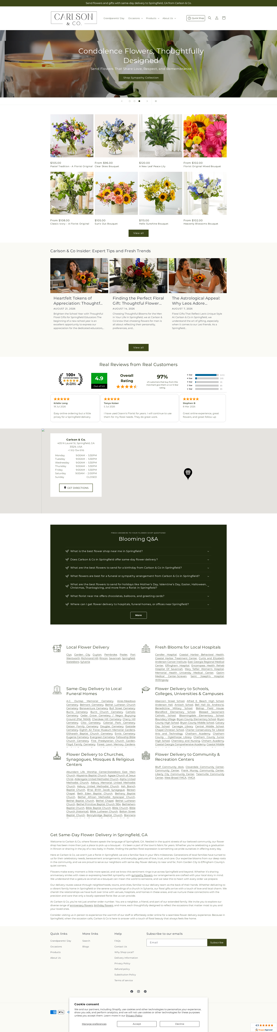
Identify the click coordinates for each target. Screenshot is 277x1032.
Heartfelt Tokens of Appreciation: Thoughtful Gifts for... (79, 301)
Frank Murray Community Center (202, 770)
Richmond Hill (89, 658)
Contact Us (120, 946)
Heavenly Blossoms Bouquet (201, 223)
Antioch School (184, 704)
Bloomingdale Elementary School (201, 715)
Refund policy (122, 969)
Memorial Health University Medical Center (184, 672)
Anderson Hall (164, 704)
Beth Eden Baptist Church (95, 793)
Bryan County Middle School (197, 722)
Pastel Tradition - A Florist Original (71, 166)
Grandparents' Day (60, 940)
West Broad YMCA (175, 777)
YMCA (191, 777)
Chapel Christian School (169, 729)
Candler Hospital (166, 654)
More (138, 615)
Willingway (161, 679)
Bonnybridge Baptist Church (104, 815)
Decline (179, 1023)
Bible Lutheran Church (104, 811)
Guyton (97, 654)
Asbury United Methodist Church (98, 786)
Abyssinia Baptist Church (91, 775)
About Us (55, 957)
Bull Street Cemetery (122, 708)
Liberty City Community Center (174, 774)
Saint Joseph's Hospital (207, 676)
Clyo (68, 654)
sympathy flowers (141, 875)
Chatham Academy (197, 733)
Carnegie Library (182, 726)
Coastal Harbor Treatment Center (176, 658)
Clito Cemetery (90, 722)
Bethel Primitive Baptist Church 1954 (98, 804)
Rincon (103, 658)
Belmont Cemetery (91, 704)
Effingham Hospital (177, 665)
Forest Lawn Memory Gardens (116, 744)
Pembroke (110, 654)
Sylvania (85, 661)
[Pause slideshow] (155, 101)
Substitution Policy (125, 974)
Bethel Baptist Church (80, 800)
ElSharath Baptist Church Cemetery (89, 733)
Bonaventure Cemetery (94, 708)
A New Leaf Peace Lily (152, 166)
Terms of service (123, 980)
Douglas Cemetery (111, 726)
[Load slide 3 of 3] (139, 101)
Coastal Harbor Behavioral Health (201, 654)
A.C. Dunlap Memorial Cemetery (89, 701)
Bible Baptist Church (98, 807)
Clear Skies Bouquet (107, 166)
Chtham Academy (212, 740)
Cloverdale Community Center (205, 766)
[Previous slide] (121, 101)
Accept (137, 1023)
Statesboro (72, 661)
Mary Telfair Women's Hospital (204, 668)
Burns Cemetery (77, 711)
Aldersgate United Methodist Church (96, 779)
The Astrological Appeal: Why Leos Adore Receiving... (196, 301)
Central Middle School (209, 726)
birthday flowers (103, 905)
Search (86, 940)
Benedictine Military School (174, 708)
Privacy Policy (134, 1015)
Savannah (115, 658)
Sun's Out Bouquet (106, 223)
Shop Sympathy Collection (138, 77)
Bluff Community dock (169, 766)
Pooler (123, 654)
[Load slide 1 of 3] (129, 101)
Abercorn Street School (170, 701)
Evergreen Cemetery (102, 737)
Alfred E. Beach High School (205, 701)
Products (55, 952)
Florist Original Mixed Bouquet (202, 166)
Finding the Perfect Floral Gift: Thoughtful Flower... (138, 300)
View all (138, 233)
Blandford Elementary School (175, 711)
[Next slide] (147, 101)
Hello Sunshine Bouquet (153, 223)
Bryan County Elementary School (196, 719)
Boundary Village (165, 719)
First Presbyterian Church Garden (113, 740)
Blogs (85, 946)
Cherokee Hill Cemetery (106, 719)
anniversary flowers (81, 905)
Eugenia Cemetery (77, 737)
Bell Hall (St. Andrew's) (209, 704)
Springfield (128, 658)
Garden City (82, 654)
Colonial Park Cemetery (119, 722)
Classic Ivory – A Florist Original (69, 223)
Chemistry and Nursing (185, 740)
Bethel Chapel (104, 800)
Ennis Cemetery (125, 733)
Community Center (167, 770)
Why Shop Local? (124, 952)
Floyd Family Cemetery (80, 744)
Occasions (56, 946)
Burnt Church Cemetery (106, 711)
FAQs (117, 940)
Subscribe (216, 942)
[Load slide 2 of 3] (134, 101)
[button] (135, 18)
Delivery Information (126, 957)
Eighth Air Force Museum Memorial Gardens (107, 729)
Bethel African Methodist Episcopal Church (106, 797)
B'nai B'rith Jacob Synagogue (106, 789)
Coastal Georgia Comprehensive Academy (180, 744)
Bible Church (120, 807)
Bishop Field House (210, 708)
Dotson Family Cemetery (82, 726)
